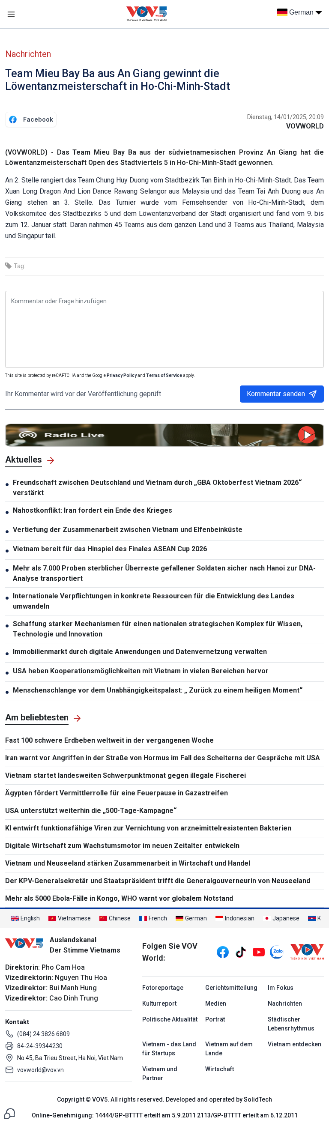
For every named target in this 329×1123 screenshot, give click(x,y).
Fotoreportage (162, 987)
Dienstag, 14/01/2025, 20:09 (285, 116)
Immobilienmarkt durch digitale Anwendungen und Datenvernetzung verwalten (140, 652)
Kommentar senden (276, 394)
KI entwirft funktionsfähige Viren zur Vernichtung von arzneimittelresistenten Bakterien (148, 828)
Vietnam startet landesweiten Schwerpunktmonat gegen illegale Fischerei (125, 775)
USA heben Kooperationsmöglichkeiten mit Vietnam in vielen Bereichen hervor (141, 671)
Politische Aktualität (169, 1019)
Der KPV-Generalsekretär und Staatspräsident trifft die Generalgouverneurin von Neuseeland (157, 881)
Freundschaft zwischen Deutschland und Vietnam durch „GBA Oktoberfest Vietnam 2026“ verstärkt (157, 487)
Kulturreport (159, 1003)
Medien (215, 1003)
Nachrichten (28, 54)
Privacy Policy (122, 375)
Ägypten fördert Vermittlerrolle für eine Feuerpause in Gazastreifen (116, 793)
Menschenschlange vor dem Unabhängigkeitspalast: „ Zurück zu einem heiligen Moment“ (157, 690)
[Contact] (9, 1113)
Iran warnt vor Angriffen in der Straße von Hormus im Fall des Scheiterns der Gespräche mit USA (162, 758)
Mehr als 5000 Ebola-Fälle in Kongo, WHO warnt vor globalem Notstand (119, 898)
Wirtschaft (219, 1069)
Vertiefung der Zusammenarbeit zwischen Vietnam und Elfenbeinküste (127, 530)
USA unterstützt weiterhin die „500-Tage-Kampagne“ (90, 810)
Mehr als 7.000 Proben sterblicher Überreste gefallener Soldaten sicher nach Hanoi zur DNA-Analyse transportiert (164, 573)
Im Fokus (280, 987)
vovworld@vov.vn (40, 1069)
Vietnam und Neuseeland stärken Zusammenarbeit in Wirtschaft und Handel (127, 863)
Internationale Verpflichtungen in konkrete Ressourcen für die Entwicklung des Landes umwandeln (153, 601)
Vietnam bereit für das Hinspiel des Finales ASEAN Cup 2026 (110, 549)
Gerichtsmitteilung (231, 987)
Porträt (215, 1019)
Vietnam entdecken (294, 1044)
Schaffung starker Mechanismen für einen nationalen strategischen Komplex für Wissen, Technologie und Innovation (157, 629)
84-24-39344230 (40, 1045)
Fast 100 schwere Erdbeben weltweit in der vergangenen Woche (109, 740)
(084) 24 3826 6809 (43, 1033)
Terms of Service (164, 375)
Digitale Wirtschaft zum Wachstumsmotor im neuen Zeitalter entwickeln (122, 846)
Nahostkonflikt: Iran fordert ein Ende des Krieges (92, 510)
